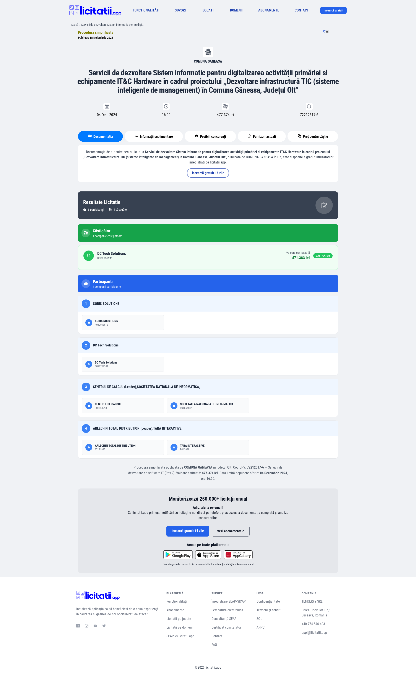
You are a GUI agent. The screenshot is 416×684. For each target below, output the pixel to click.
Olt (327, 31)
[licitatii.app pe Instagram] (86, 626)
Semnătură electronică (227, 610)
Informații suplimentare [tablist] (156, 136)
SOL (259, 619)
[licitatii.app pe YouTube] (95, 626)
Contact (216, 636)
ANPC (261, 627)
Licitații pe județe (178, 619)
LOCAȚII (208, 10)
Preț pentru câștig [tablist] (315, 136)
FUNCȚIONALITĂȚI (146, 10)
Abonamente (175, 610)
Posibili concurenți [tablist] (212, 136)
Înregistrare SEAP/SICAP (228, 601)
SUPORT (181, 10)
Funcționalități (176, 601)
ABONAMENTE (268, 10)
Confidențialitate (268, 601)
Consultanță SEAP (224, 619)
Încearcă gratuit (333, 10)
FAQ (214, 645)
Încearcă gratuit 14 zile (208, 173)
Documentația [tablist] (103, 136)
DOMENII (236, 10)
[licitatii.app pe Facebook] (78, 626)
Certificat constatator (226, 627)
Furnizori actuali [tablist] (264, 136)
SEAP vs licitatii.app (180, 636)
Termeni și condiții (269, 610)
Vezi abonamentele (230, 531)
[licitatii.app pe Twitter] (104, 626)
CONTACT (302, 10)
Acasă (74, 24)
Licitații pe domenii (179, 627)
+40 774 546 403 (313, 624)
